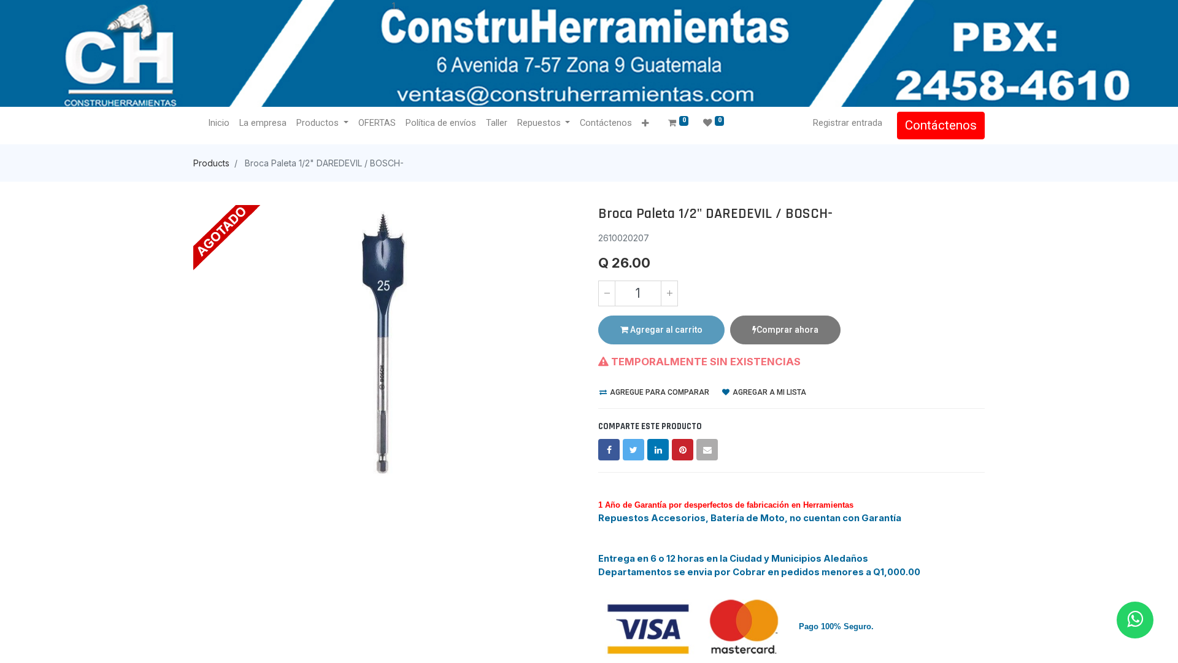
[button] (645, 124)
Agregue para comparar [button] (658, 392)
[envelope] (707, 449)
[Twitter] (633, 449)
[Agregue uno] (669, 293)
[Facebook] (609, 449)
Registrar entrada (847, 122)
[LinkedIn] (658, 449)
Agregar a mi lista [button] (768, 392)
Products (211, 163)
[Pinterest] (682, 449)
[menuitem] (218, 123)
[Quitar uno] (607, 293)
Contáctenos (941, 125)
